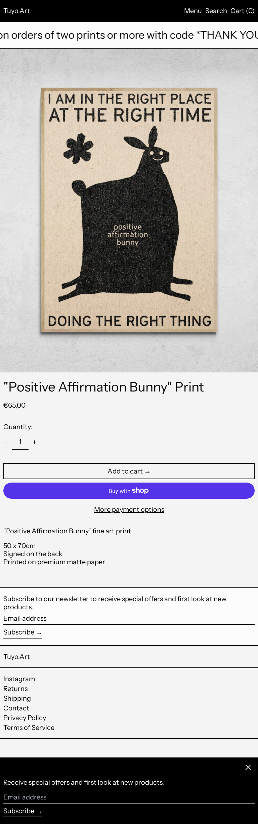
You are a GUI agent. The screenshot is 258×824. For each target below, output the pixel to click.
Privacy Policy (24, 718)
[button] (216, 10)
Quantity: (18, 427)
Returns (15, 689)
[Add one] (34, 442)
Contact (16, 708)
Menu (193, 11)
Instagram (19, 679)
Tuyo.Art (16, 11)
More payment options (129, 509)
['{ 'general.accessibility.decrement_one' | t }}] (6, 442)
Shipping (17, 698)
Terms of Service (28, 728)
